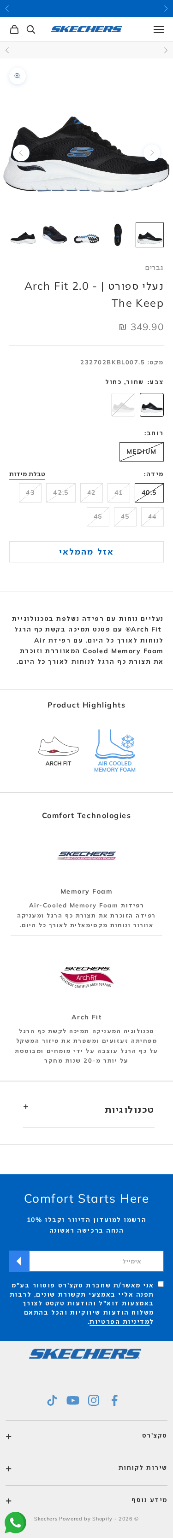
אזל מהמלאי (86, 551)
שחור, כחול (124, 382)
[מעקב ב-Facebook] (114, 1400)
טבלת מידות (27, 474)
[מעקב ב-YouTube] (73, 1400)
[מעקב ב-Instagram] (94, 1400)
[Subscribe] (19, 1261)
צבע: (156, 382)
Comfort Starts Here (86, 1198)
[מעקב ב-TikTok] (52, 1400)
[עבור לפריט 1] (150, 234)
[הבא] (21, 153)
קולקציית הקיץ (87, 8)
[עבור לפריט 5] (23, 234)
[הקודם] (151, 153)
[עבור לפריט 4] (55, 234)
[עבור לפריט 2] (118, 234)
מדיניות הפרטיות (119, 1321)
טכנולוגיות (130, 1109)
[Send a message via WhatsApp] (15, 1522)
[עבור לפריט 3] (86, 234)
